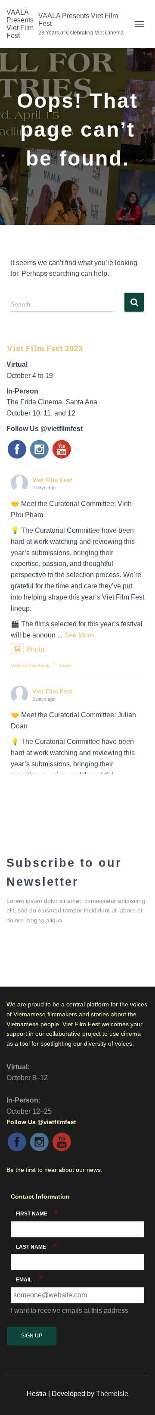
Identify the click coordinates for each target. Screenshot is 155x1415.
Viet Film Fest (52, 480)
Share (65, 665)
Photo (35, 649)
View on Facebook (30, 665)
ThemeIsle (112, 1393)
